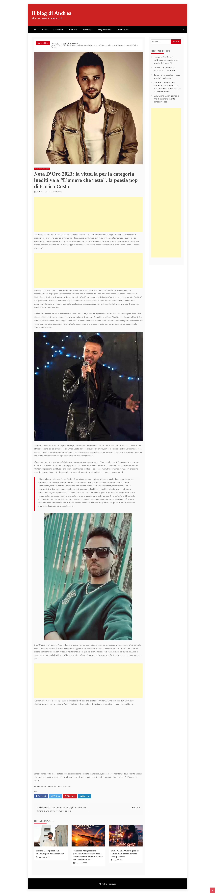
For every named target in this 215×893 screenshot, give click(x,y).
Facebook (41, 796)
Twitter (56, 796)
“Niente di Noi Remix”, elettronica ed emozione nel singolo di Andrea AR (166, 60)
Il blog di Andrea (52, 13)
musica (63, 786)
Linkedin (85, 796)
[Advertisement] (88, 214)
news (69, 786)
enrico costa (41, 786)
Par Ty (135, 807)
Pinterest (70, 796)
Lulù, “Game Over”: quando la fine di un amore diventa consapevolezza (125, 853)
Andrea (44, 29)
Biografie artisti (104, 29)
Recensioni (87, 29)
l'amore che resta (53, 786)
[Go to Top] (212, 890)
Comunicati (58, 29)
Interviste (73, 29)
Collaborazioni (123, 29)
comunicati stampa (42, 169)
